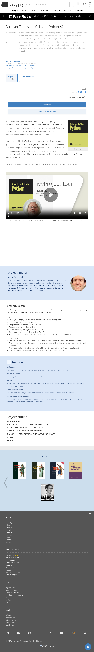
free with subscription (47, 111)
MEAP (24, 10)
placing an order (11, 590)
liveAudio (67, 10)
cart (84, 6)
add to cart (47, 104)
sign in (90, 6)
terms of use (10, 617)
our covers (9, 542)
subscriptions (10, 539)
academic (9, 565)
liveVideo (44, 10)
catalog (13, 10)
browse (78, 6)
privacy (8, 615)
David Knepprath (13, 60)
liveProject (56, 10)
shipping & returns (12, 592)
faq (7, 597)
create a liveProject (13, 562)
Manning (9, 522)
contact (8, 600)
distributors (10, 567)
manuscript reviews (13, 572)
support (8, 602)
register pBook (11, 587)
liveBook (34, 10)
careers (8, 570)
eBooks (8, 537)
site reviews (12, 555)
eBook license (11, 620)
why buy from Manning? (15, 595)
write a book (10, 560)
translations (10, 625)
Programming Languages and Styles (23, 68)
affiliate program (12, 574)
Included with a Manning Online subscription (21, 66)
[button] (3, 16)
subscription (79, 10)
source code (10, 622)
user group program (13, 557)
